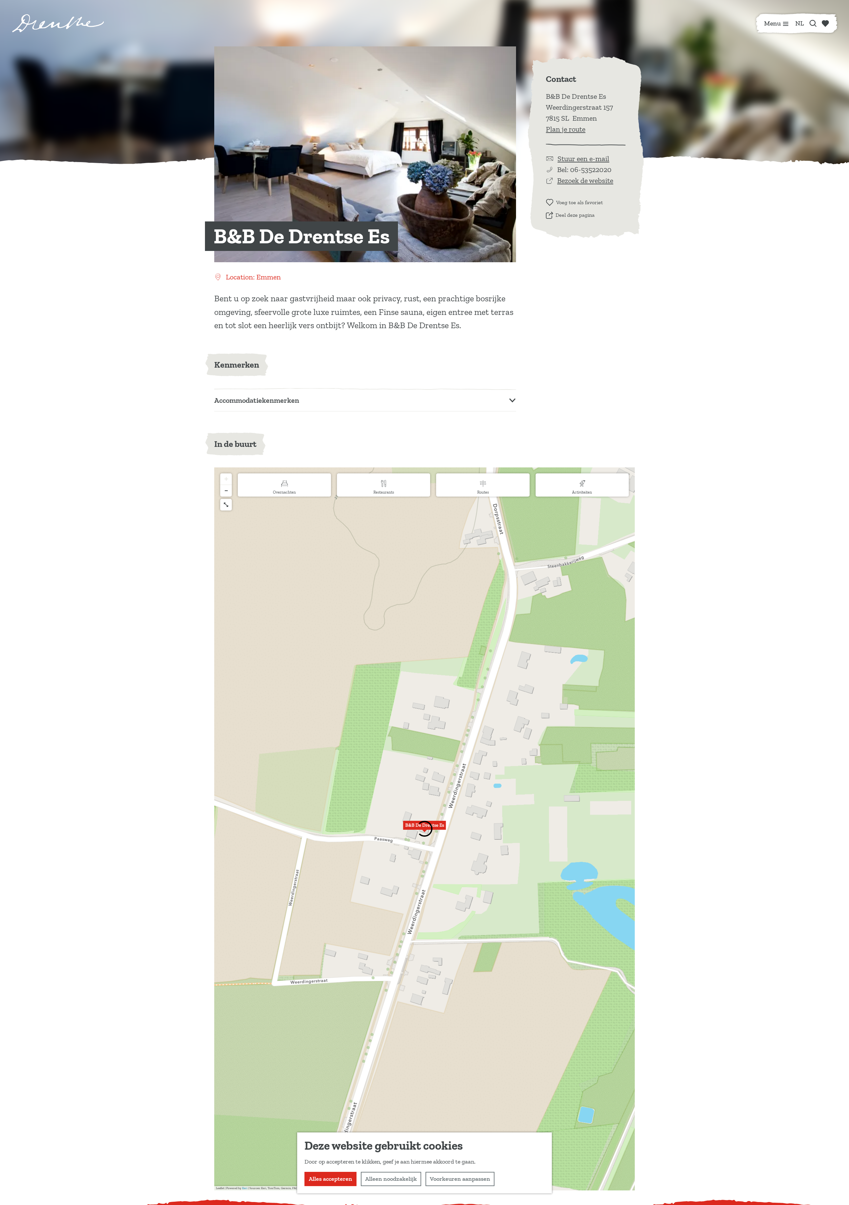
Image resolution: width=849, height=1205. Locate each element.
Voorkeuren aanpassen (460, 1178)
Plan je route (565, 129)
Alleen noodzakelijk (391, 1178)
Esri (244, 1188)
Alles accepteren (330, 1178)
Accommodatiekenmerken (256, 400)
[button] (226, 479)
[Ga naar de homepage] (58, 23)
